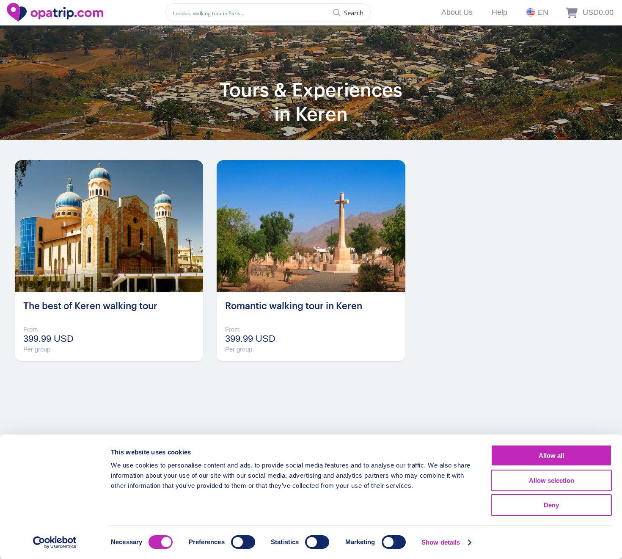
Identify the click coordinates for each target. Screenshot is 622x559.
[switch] (243, 542)
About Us (457, 12)
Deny (551, 505)
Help (499, 12)
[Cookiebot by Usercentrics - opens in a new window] (55, 542)
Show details (440, 542)
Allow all (551, 455)
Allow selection (551, 480)
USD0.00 (598, 12)
